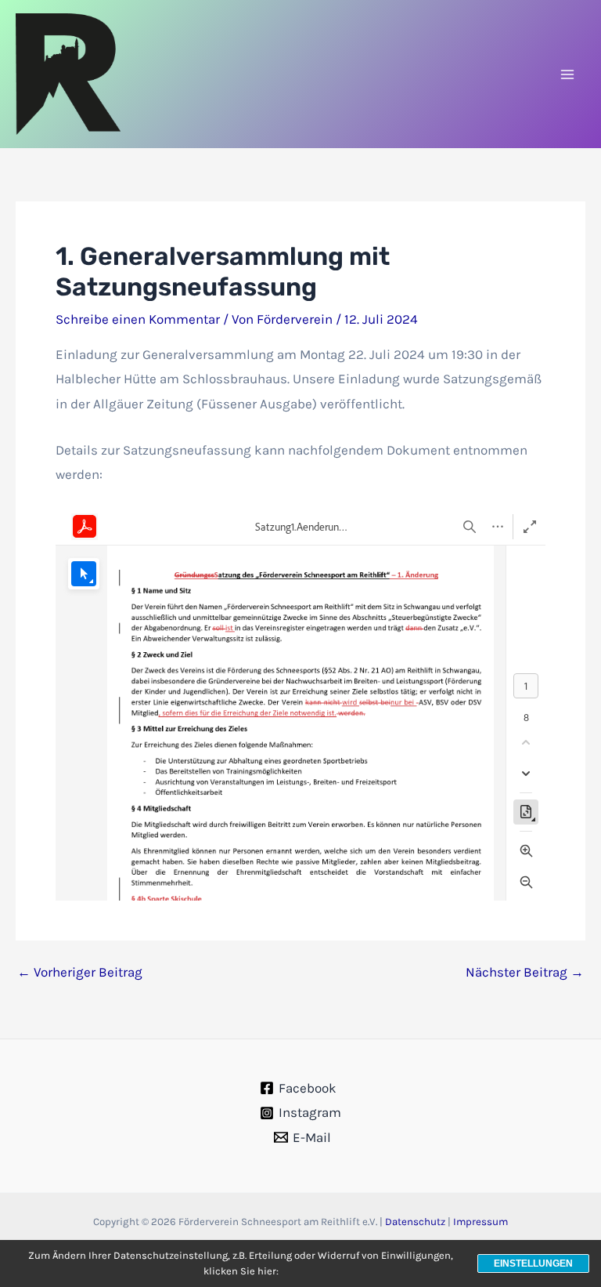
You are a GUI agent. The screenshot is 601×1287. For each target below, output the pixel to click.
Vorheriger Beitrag (79, 972)
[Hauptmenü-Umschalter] (568, 74)
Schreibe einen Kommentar (138, 319)
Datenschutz (415, 1221)
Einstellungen (533, 1263)
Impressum (480, 1221)
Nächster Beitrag (525, 972)
